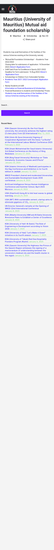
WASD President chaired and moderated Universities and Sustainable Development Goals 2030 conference (29, 177)
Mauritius (17, 36)
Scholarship (32, 36)
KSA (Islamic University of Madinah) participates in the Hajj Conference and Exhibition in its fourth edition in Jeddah (28, 169)
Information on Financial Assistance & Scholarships (25, 88)
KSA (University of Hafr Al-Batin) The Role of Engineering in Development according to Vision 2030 (26, 226)
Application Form (23, 67)
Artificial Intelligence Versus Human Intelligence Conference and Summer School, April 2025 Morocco (27, 186)
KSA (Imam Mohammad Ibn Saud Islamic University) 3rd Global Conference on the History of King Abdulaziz (28, 151)
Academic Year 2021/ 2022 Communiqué (21, 79)
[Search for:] (27, 106)
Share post (30, 39)
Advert (13, 67)
